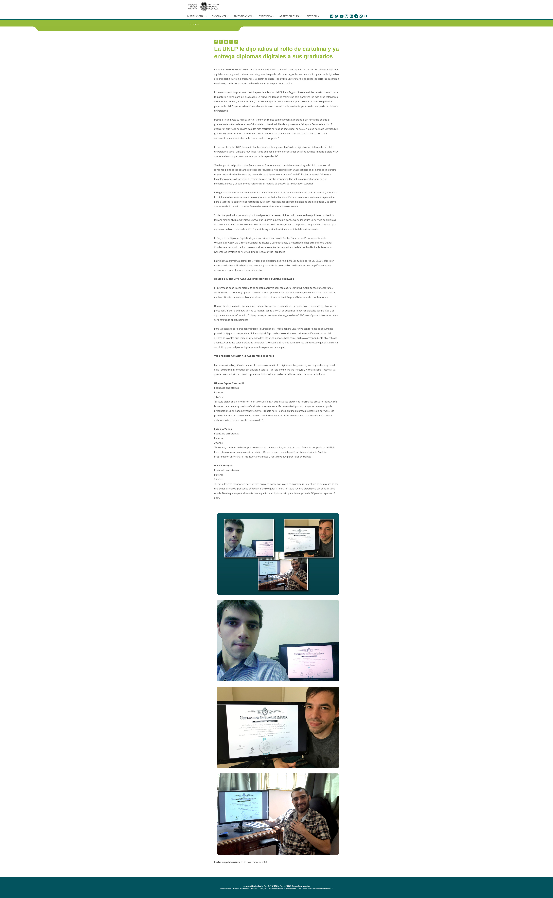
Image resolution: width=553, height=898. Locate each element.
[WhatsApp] (361, 16)
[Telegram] (356, 16)
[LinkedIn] (351, 16)
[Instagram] (346, 16)
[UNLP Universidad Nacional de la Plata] (203, 6)
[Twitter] (337, 16)
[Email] (226, 42)
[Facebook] (332, 16)
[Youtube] (341, 16)
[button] (206, 16)
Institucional (194, 24)
